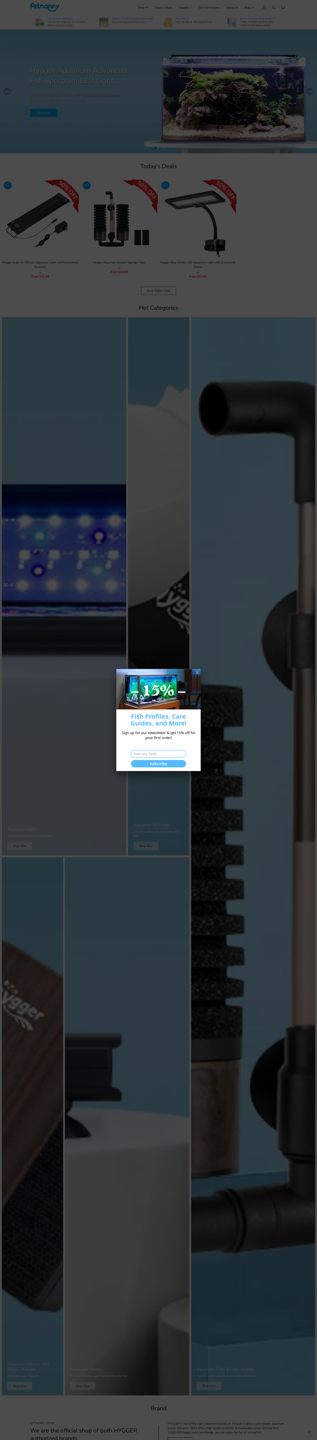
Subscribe (158, 763)
